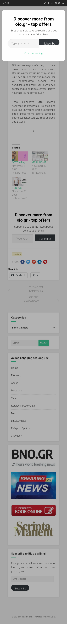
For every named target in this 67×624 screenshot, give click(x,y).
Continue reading (33, 53)
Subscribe (49, 43)
